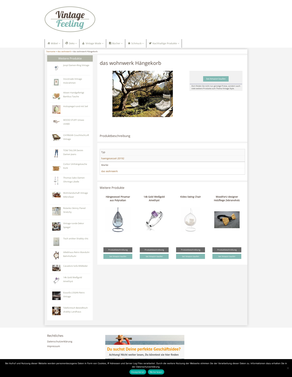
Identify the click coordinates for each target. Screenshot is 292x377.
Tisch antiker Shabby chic (75, 238)
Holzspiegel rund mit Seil (75, 106)
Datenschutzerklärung (59, 341)
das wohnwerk (64, 51)
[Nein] (287, 368)
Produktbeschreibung (118, 249)
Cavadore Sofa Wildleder (75, 266)
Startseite (50, 51)
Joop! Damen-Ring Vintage (76, 65)
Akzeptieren (137, 372)
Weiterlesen (156, 372)
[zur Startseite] (87, 19)
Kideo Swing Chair (190, 196)
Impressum (53, 346)
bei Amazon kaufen (216, 78)
